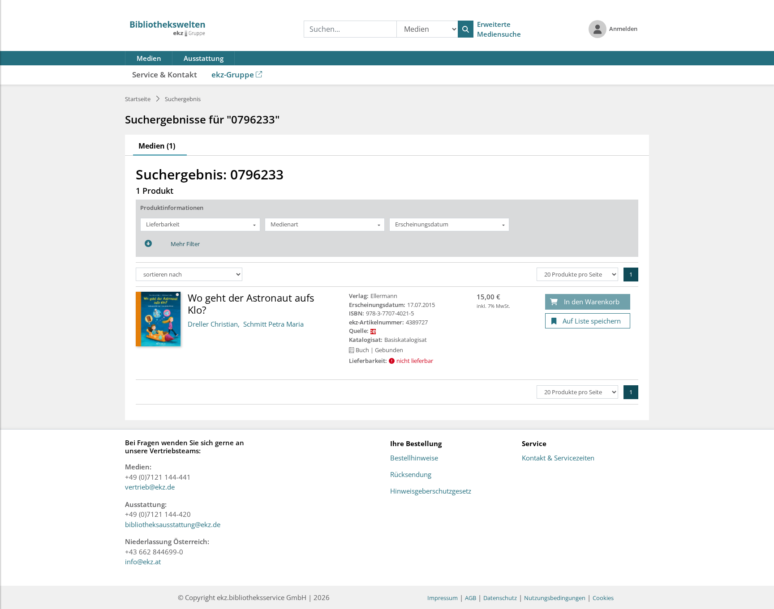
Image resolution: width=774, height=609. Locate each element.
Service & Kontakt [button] (164, 74)
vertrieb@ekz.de (150, 486)
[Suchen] (465, 29)
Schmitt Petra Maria (273, 323)
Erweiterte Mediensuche (499, 29)
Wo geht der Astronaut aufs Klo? (251, 303)
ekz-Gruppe (232, 74)
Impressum (442, 598)
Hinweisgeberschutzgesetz (430, 491)
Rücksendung (410, 475)
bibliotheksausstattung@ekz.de (172, 524)
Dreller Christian (213, 323)
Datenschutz (500, 598)
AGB (470, 598)
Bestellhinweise (414, 458)
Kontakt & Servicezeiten (558, 458)
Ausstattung (204, 58)
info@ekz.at (143, 561)
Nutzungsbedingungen (554, 598)
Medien (149, 58)
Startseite (137, 99)
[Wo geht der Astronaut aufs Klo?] (158, 319)
